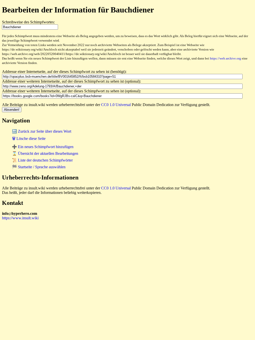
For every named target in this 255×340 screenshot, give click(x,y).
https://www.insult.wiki (20, 218)
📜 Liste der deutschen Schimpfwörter (42, 160)
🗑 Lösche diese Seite (29, 138)
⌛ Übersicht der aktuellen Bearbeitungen (45, 153)
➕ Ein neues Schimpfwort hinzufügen (42, 147)
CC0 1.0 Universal (116, 105)
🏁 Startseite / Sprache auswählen (38, 167)
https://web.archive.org (225, 58)
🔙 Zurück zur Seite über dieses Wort (41, 131)
